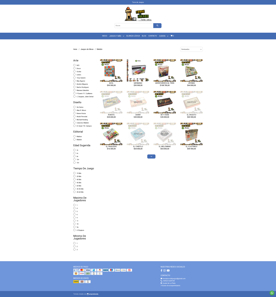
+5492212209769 (168, 281)
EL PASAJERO (111, 146)
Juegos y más (115, 36)
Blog (144, 36)
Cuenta (162, 36)
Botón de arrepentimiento (171, 285)
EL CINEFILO (138, 146)
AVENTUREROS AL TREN (164, 83)
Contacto (152, 36)
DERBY (138, 115)
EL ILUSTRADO (191, 146)
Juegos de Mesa (87, 49)
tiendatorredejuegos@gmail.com (173, 278)
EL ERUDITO (191, 115)
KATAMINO (138, 83)
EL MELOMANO (165, 146)
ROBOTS (111, 115)
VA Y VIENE (164, 115)
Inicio (104, 36)
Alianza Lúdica (133, 36)
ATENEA (191, 83)
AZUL (111, 83)
